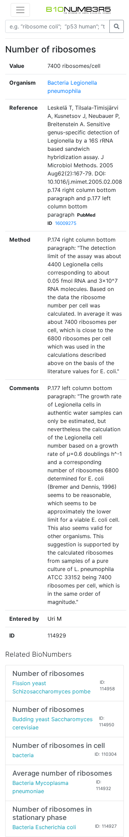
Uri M (54, 618)
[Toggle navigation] (20, 10)
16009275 (65, 223)
